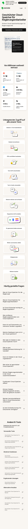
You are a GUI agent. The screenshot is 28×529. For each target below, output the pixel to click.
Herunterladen (22, 2)
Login (21, 8)
